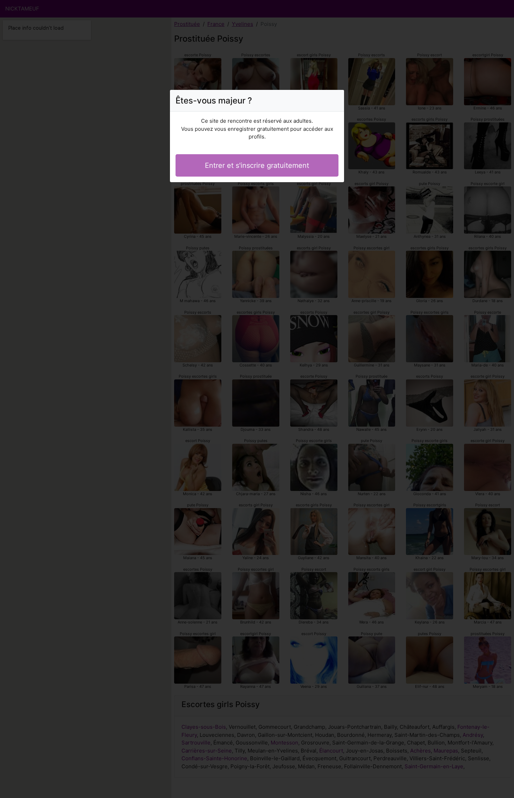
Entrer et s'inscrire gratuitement (257, 165)
